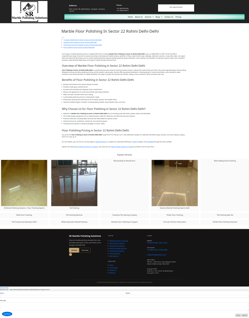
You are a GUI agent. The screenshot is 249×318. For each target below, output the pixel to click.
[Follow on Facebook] (70, 254)
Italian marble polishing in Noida (122, 147)
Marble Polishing (101, 142)
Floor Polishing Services (117, 243)
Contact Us (168, 17)
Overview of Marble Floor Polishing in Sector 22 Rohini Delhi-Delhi (83, 40)
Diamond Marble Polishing (118, 248)
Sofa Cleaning (113, 256)
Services (148, 17)
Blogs (158, 17)
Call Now (7, 314)
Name (2, 293)
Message (3, 300)
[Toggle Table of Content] (62, 37)
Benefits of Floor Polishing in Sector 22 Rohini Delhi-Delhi (80, 42)
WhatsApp (85, 250)
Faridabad (150, 142)
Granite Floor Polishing (116, 251)
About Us (139, 17)
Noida (135, 142)
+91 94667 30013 (152, 250)
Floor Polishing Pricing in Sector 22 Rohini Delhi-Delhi (79, 47)
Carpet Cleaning (114, 253)
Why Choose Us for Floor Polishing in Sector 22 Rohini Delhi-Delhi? (83, 45)
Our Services (113, 267)
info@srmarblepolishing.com (156, 255)
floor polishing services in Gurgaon (86, 147)
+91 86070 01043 (152, 243)
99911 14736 (163, 243)
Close (238, 315)
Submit (244, 315)
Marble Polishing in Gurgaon (118, 241)
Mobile (128, 293)
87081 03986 (163, 250)
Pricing (178, 17)
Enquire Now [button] (4, 287)
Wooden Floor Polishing (117, 246)
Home (130, 17)
